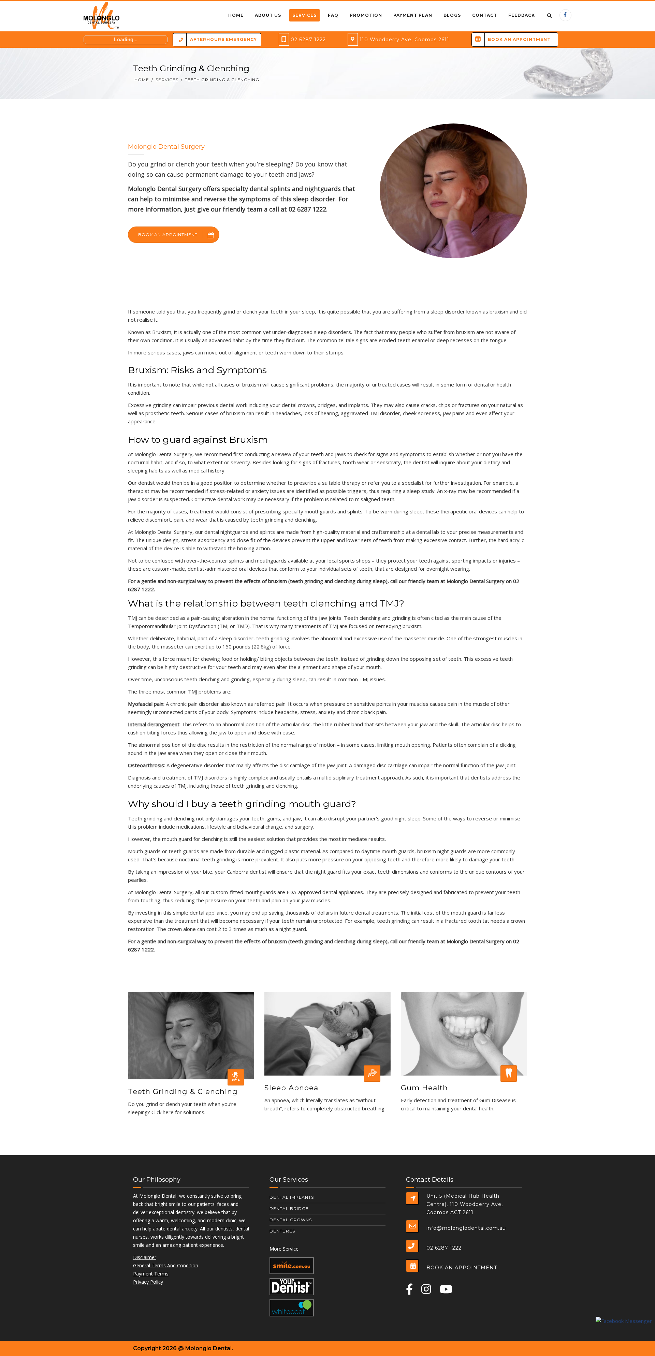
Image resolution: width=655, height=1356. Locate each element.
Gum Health (424, 1087)
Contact (484, 15)
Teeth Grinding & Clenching (183, 1091)
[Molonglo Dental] (101, 16)
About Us (268, 15)
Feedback (521, 15)
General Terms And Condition (165, 1265)
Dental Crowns (291, 1219)
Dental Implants (292, 1197)
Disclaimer (144, 1257)
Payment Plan (412, 15)
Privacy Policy (148, 1282)
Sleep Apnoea (291, 1087)
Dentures (282, 1231)
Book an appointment (168, 234)
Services (304, 15)
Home (236, 15)
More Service (284, 1248)
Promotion (366, 15)
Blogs (452, 15)
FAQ (333, 15)
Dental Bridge (289, 1208)
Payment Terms (151, 1273)
